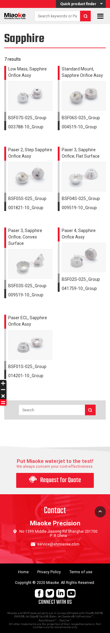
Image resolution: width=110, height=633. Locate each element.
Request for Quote (55, 480)
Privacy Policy (49, 572)
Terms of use (80, 572)
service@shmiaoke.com (58, 544)
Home (23, 572)
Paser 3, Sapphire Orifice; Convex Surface (25, 237)
